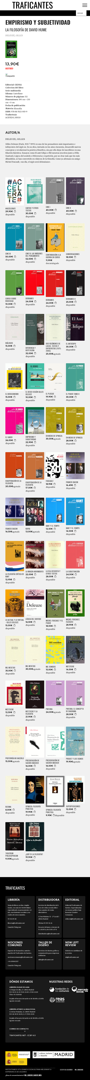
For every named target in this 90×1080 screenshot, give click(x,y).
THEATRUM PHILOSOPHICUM (11, 854)
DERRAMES (30, 298)
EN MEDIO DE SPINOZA (54, 436)
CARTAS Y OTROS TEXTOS (32, 209)
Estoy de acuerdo (66, 1069)
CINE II (68, 208)
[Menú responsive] (84, 5)
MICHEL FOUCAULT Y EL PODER (54, 621)
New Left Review (72, 944)
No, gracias (79, 1069)
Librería (14, 900)
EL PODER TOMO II (72, 394)
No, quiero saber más (33, 1075)
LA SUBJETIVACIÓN (73, 571)
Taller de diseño (45, 944)
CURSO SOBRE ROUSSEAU (10, 299)
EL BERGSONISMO (12, 394)
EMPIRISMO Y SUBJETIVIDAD (31, 438)
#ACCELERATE (10, 208)
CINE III (8, 253)
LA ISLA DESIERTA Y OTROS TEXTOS (53, 572)
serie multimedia (13, 91)
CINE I (48, 207)
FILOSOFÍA (18, 108)
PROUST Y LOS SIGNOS (74, 759)
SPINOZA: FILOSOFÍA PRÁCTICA (33, 807)
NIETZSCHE (70, 666)
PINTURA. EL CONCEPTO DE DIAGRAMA (75, 710)
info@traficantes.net (17, 1031)
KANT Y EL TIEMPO (52, 526)
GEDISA (18, 85)
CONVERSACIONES (72, 254)
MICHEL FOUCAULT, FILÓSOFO (73, 620)
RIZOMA (8, 807)
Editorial (72, 900)
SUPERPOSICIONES (73, 806)
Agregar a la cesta (15, 211)
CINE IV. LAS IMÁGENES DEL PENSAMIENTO (34, 254)
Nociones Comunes (15, 944)
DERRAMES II (70, 299)
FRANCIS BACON (72, 482)
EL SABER (8, 437)
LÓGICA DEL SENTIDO (33, 619)
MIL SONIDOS (51, 667)
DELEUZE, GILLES (14, 35)
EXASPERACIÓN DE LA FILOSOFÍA (13, 482)
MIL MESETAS (10, 667)
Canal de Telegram (14, 927)
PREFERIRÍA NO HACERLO (14, 758)
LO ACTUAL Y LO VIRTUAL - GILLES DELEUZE (14, 621)
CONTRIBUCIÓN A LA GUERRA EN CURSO (53, 256)
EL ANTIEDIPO (71, 344)
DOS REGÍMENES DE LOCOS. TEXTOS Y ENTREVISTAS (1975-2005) (53, 347)
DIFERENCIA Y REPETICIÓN (31, 349)
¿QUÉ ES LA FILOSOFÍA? (34, 854)
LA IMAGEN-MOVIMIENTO (34, 571)
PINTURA (49, 709)
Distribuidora (48, 900)
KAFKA (28, 529)
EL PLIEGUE (50, 394)
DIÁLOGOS (9, 343)
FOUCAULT (49, 481)
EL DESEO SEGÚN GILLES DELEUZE (34, 393)
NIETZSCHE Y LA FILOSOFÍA (31, 712)
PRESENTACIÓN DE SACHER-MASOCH (32, 761)
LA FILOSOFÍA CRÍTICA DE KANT (14, 575)
